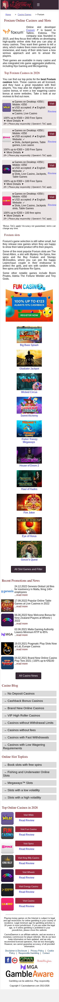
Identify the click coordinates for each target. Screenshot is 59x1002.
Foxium (30, 30)
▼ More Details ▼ (13, 120)
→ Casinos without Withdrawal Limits (28, 722)
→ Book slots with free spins (23, 764)
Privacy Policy (37, 951)
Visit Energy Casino (28, 886)
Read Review (26, 820)
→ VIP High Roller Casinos (22, 715)
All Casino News (28, 675)
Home (8, 14)
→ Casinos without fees (20, 730)
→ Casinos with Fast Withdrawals (26, 737)
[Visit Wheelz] (6, 172)
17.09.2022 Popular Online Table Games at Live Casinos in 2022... (32, 603)
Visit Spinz (28, 843)
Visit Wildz (29, 815)
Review (52, 111)
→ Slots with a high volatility (22, 797)
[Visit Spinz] (6, 141)
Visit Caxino (28, 900)
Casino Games (24, 14)
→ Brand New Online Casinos (24, 708)
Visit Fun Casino (28, 829)
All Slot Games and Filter (28, 569)
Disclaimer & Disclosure (16, 951)
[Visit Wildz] (6, 111)
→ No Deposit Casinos (19, 693)
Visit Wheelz (28, 872)
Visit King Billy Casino (28, 858)
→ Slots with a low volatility (22, 790)
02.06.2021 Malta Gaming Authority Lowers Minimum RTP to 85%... (34, 632)
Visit (51, 103)
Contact (46, 953)
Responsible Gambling (29, 953)
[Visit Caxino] (6, 204)
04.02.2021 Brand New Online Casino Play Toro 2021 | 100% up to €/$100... (35, 661)
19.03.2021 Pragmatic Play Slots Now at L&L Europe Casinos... (35, 646)
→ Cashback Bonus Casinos (23, 700)
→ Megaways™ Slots (18, 783)
